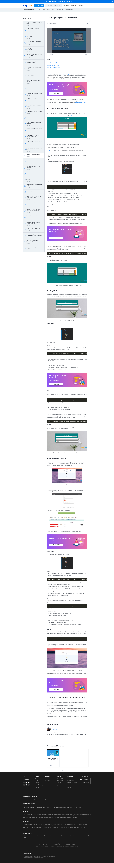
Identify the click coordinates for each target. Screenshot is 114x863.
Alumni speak (37, 784)
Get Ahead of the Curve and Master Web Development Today (59, 70)
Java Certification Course (57, 817)
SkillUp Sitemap (60, 780)
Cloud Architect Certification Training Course (68, 805)
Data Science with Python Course (54, 814)
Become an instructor (49, 778)
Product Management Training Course (30, 799)
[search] (46, 5)
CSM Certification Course (42, 814)
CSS (49, 153)
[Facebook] (24, 783)
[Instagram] (29, 785)
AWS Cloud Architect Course (75, 807)
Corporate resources (70, 784)
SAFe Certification (45, 815)
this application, (72, 115)
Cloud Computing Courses (41, 824)
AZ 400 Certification (37, 815)
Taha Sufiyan (55, 729)
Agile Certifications (60, 824)
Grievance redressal (39, 785)
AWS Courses (79, 827)
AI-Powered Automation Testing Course (61, 807)
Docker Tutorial (63, 835)
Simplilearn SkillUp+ (70, 780)
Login (88, 5)
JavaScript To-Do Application (53, 65)
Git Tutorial (69, 835)
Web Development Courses (80, 825)
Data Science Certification (53, 805)
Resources (73, 5)
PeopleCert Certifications (43, 825)
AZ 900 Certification (82, 814)
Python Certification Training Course (70, 817)
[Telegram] (26, 785)
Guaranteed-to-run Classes (72, 782)
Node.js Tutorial (56, 835)
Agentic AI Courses (78, 824)
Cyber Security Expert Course (36, 807)
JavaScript (49, 74)
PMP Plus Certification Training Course (30, 805)
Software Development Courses (68, 825)
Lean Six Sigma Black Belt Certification (30, 817)
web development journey (80, 102)
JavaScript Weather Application (53, 67)
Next (86, 54)
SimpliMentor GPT (60, 785)
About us (37, 778)
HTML (49, 150)
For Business (66, 5)
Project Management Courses (29, 824)
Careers (36, 780)
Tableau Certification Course (67, 815)
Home (24, 12)
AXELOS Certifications (44, 827)
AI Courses (32, 828)
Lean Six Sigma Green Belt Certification (81, 815)
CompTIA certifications (71, 827)
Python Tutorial (26, 835)
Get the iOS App (86, 782)
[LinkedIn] (24, 785)
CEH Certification (73, 814)
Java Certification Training (80, 704)
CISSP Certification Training (55, 815)
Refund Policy (65, 843)
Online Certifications (69, 824)
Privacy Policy (58, 843)
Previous (51, 54)
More (80, 5)
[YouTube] (29, 783)
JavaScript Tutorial (34, 835)
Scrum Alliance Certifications (54, 825)
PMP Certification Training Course (29, 814)
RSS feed (58, 784)
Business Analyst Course (47, 807)
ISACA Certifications (54, 827)
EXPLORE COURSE (56, 237)
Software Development (35, 12)
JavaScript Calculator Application (54, 62)
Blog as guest (47, 780)
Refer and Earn (27, 779)
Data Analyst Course (43, 805)
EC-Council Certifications (32, 825)
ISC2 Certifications (35, 827)
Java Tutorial (41, 835)
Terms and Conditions (50, 843)
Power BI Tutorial (84, 835)
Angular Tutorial (48, 835)
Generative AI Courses (51, 824)
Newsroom (37, 782)
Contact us (37, 787)
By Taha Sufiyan (87, 21)
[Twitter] (26, 783)
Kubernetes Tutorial (76, 835)
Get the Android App (85, 779)
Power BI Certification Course (45, 817)
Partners (68, 785)
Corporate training (70, 778)
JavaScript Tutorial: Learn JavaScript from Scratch (49, 12)
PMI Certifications (62, 827)
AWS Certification (65, 814)
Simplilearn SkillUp (60, 778)
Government (69, 787)
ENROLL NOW (56, 93)
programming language (64, 74)
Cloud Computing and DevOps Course (46, 799)
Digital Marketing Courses (40, 828)
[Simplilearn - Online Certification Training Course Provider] (28, 5)
